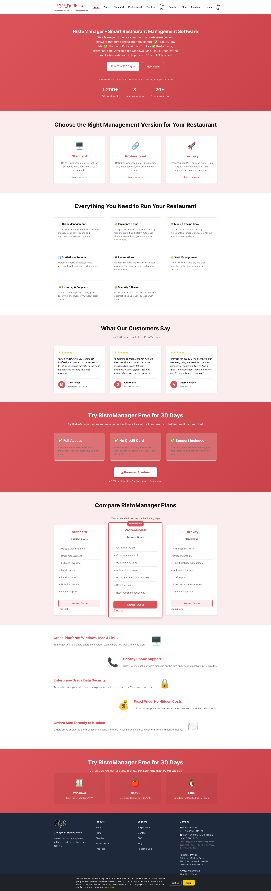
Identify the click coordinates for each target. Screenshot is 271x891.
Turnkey (150, 7)
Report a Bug (145, 848)
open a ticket (192, 848)
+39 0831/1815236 (193, 831)
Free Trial (162, 7)
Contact (142, 832)
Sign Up (218, 7)
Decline (175, 883)
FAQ (140, 838)
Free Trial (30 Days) (123, 66)
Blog (184, 7)
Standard (119, 7)
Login (209, 7)
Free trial (63, 609)
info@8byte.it (190, 827)
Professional (135, 7)
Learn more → (79, 177)
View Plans (153, 66)
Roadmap (196, 7)
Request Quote (79, 603)
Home (96, 7)
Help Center (144, 827)
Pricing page (153, 518)
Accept (188, 883)
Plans (106, 7)
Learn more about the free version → (163, 770)
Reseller (173, 7)
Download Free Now (137, 472)
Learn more (109, 887)
